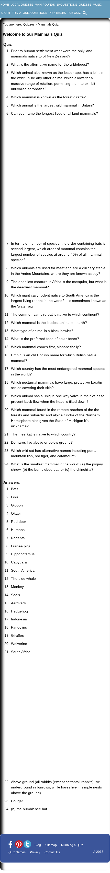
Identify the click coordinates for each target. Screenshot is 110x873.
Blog (38, 845)
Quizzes (85, 4)
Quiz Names (17, 852)
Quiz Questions (35, 12)
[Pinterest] (19, 844)
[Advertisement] (55, 179)
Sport (5, 12)
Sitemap (51, 845)
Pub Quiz (74, 12)
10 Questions (67, 4)
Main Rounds (45, 4)
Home (5, 4)
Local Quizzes (22, 4)
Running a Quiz (72, 845)
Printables (57, 12)
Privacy (35, 852)
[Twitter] (27, 844)
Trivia (16, 12)
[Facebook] (10, 844)
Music (97, 4)
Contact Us (52, 852)
